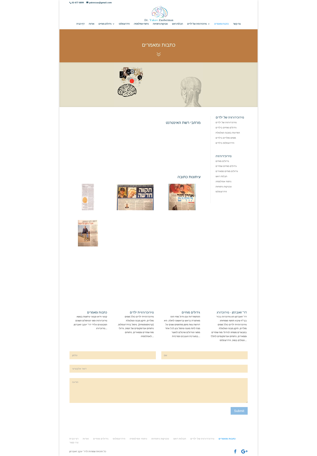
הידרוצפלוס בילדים (225, 143)
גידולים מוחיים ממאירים (227, 171)
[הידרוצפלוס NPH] (87, 245)
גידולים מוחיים (104, 24)
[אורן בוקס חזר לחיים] (182, 209)
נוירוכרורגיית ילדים (142, 312)
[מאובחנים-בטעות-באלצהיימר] (87, 209)
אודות (91, 24)
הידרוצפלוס (124, 24)
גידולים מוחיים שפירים (226, 166)
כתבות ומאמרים (221, 24)
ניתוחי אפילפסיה (141, 24)
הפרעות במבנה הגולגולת (228, 132)
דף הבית (80, 24)
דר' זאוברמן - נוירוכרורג (232, 312)
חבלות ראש (177, 24)
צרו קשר (237, 24)
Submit (239, 411)
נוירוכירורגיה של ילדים (197, 24)
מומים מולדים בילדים (226, 137)
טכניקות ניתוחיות (160, 24)
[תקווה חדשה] (135, 209)
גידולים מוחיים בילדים (226, 127)
